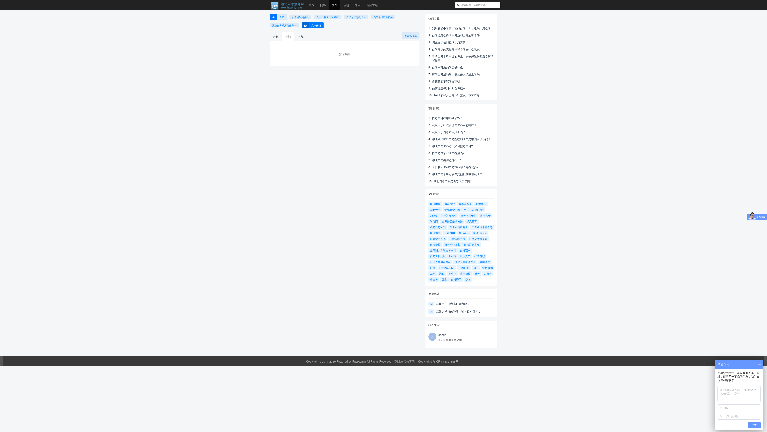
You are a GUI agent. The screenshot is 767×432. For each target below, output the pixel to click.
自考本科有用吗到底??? (447, 118)
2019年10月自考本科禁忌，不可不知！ (458, 95)
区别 (444, 279)
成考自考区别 (438, 227)
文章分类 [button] (316, 25)
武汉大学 (465, 256)
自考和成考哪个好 (482, 227)
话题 (346, 5)
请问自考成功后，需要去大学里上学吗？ (457, 74)
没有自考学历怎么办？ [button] (284, 25)
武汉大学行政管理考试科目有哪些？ (454, 125)
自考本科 (435, 204)
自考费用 (456, 279)
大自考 (488, 273)
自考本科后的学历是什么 (447, 67)
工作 (432, 273)
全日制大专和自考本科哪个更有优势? (455, 167)
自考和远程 (479, 233)
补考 (477, 273)
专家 (358, 5)
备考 (468, 279)
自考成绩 (465, 273)
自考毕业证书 (452, 244)
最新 (275, 37)
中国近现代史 (449, 215)
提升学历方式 (438, 239)
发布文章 (412, 35)
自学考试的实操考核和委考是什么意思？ (457, 49)
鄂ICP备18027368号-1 (447, 361)
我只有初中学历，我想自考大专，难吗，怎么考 (461, 28)
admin (442, 335)
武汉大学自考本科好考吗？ (449, 132)
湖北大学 (435, 210)
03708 (433, 215)
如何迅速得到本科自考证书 (449, 88)
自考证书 (465, 250)
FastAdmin (359, 361)
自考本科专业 (468, 215)
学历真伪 (487, 268)
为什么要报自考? (474, 210)
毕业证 (452, 273)
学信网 (434, 221)
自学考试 (485, 262)
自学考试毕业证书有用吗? (448, 153)
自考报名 (464, 268)
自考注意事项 (472, 244)
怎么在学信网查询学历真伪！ (450, 42)
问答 (323, 5)
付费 (300, 37)
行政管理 (479, 256)
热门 (288, 37)
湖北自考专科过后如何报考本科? (452, 146)
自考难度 (435, 233)
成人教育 (472, 221)
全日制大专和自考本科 (443, 250)
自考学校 (435, 244)
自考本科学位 (457, 239)
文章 (334, 5)
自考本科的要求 (459, 227)
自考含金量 (465, 204)
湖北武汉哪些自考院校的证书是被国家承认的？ (461, 139)
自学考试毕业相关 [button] (383, 17)
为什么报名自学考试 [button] (327, 17)
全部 (281, 17)
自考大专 (485, 215)
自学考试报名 (447, 268)
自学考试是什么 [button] (300, 17)
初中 (475, 268)
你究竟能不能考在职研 (446, 81)
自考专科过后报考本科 (443, 256)
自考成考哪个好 (478, 239)
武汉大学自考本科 (440, 262)
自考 (432, 268)
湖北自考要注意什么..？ (447, 160)
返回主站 (372, 5)
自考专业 (449, 204)
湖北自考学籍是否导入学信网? (453, 181)
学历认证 (464, 233)
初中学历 (481, 204)
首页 (311, 5)
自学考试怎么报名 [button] (356, 17)
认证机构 (449, 233)
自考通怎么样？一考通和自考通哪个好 (456, 35)
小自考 (434, 279)
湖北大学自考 (452, 210)
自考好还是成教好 (452, 221)
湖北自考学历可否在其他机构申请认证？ (457, 174)
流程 (441, 273)
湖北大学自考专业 (465, 262)
